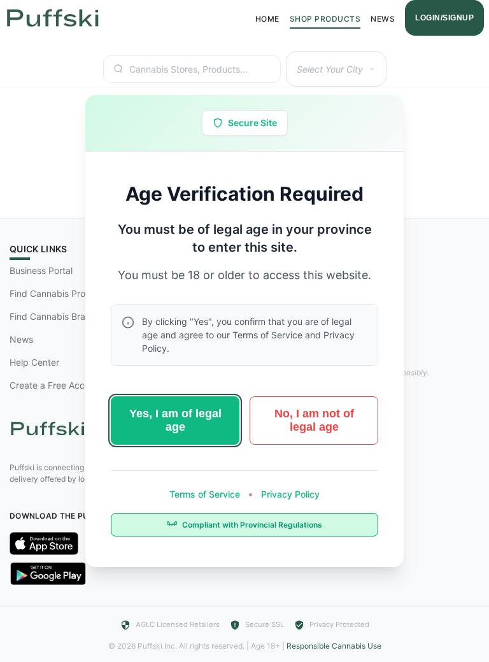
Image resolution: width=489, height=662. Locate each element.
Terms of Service (206, 494)
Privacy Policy (289, 494)
